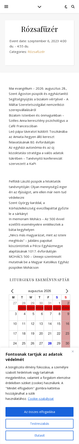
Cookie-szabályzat (41, 399)
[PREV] (13, 291)
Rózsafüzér (36, 51)
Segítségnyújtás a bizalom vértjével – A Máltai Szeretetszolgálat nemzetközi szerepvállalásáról (38, 104)
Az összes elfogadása (39, 412)
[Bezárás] (74, 351)
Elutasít (39, 435)
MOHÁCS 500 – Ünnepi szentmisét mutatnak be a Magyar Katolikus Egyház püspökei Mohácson (39, 261)
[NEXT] (66, 291)
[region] (39, 396)
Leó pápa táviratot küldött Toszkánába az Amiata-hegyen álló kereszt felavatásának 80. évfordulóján (38, 136)
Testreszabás (39, 423)
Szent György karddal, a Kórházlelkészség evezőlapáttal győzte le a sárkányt (39, 208)
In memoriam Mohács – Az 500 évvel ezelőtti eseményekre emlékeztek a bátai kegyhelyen (36, 224)
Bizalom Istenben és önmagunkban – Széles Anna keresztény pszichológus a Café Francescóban (38, 120)
